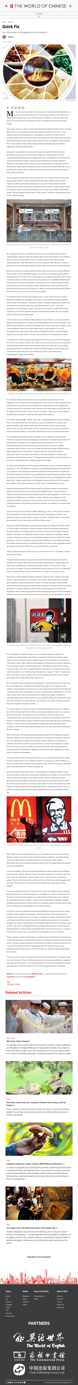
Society (8, 1296)
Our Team (60, 1299)
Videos (25, 1305)
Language (9, 1305)
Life (7, 1299)
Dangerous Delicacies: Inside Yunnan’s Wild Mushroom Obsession (34, 1164)
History (8, 1307)
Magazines (26, 1296)
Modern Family (37, 974)
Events (36, 1299)
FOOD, (8, 1038)
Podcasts (26, 1302)
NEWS (13, 1038)
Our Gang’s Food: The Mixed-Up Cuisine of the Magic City (30, 1228)
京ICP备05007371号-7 (67, 1382)
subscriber (10, 977)
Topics (8, 1291)
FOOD (4, 22)
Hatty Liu (11, 37)
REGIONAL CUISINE (13, 984)
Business (9, 1302)
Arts (7, 1310)
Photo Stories (10, 1316)
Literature (9, 1313)
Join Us (59, 1302)
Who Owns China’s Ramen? (17, 1041)
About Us (60, 1296)
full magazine (30, 977)
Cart (39, 17)
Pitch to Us (60, 1305)
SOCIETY (11, 22)
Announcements (39, 1296)
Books (25, 1299)
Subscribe (39, 14)
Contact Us (60, 1307)
